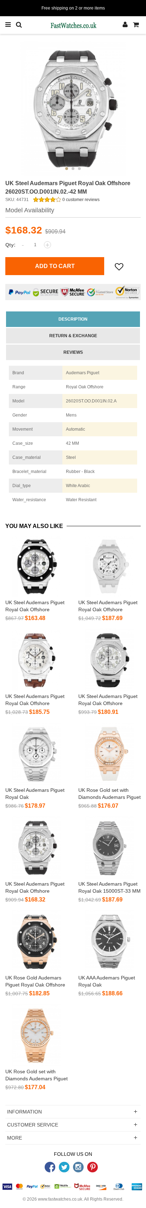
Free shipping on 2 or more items (73, 8)
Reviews (73, 352)
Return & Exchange (73, 335)
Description (73, 319)
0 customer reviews (80, 199)
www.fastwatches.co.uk (60, 1199)
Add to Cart (55, 266)
